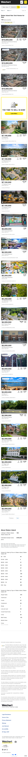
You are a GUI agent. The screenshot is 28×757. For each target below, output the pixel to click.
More (8, 10)
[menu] (25, 2)
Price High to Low (8, 22)
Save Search (24, 7)
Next (18, 518)
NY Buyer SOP (5, 732)
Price (2, 10)
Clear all (24, 10)
